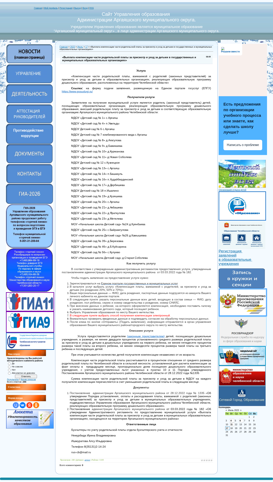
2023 (72, 47)
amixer (87, 460)
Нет (14, 370)
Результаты (13, 379)
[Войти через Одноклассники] (36, 405)
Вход (85, 8)
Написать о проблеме (243, 145)
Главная (38, 8)
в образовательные (235, 260)
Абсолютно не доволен (23, 373)
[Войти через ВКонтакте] (23, 405)
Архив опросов (28, 379)
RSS (91, 8)
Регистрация (66, 8)
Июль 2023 (233, 410)
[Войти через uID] (16, 405)
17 (86, 47)
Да (13, 363)
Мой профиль (51, 8)
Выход (77, 8)
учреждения (229, 264)
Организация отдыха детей (232, 190)
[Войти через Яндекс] (29, 405)
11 (231, 424)
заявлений (227, 255)
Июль (80, 47)
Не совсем (17, 366)
